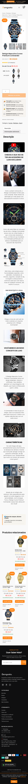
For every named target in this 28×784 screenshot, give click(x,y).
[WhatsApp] (10, 684)
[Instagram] (2, 684)
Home (3, 13)
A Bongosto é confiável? (7, 714)
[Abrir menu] (19, 7)
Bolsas (3, 695)
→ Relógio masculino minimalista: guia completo (13, 521)
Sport (10, 15)
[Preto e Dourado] (13, 76)
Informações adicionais (11, 131)
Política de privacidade (7, 719)
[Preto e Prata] (18, 76)
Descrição (7, 128)
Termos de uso (5, 721)
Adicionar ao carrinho (14, 95)
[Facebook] (6, 684)
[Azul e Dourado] (13, 71)
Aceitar (14, 781)
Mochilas (3, 693)
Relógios (8, 13)
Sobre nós (3, 712)
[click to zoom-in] (14, 31)
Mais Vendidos (5, 702)
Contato (3, 710)
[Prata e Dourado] (18, 71)
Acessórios (4, 699)
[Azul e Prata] (13, 81)
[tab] (7, 128)
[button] (23, 30)
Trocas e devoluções (6, 716)
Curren (10, 123)
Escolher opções (20, 564)
